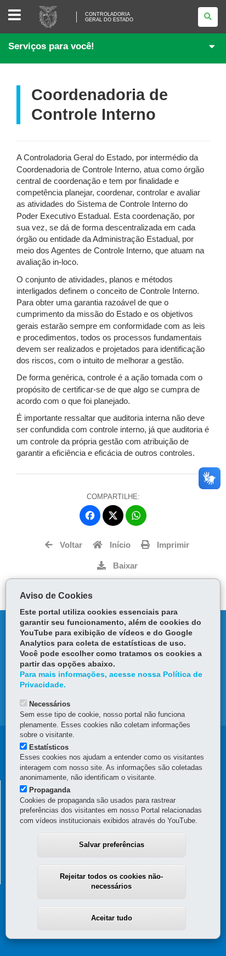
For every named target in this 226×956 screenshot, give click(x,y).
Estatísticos (49, 747)
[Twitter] (113, 515)
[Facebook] (90, 515)
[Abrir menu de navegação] (14, 15)
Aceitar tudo (111, 918)
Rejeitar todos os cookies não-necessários (111, 881)
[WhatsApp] (136, 515)
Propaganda (49, 790)
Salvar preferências (111, 845)
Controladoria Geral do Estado (109, 16)
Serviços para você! (51, 46)
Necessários (49, 704)
